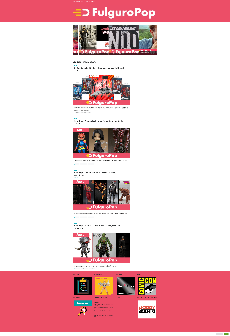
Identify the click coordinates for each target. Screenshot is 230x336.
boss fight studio (83, 164)
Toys (75, 65)
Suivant (156, 39)
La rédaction (87, 1)
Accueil (74, 1)
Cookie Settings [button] (219, 333)
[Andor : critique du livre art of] (88, 40)
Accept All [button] (226, 333)
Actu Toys (78, 268)
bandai (77, 217)
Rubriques (78, 1)
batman (77, 164)
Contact (82, 1)
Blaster (76, 126)
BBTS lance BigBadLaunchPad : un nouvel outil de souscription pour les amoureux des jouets (103, 315)
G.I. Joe (89, 112)
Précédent (74, 39)
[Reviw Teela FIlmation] (148, 40)
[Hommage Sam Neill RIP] (118, 40)
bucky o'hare (83, 112)
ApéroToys (93, 1)
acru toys (77, 112)
